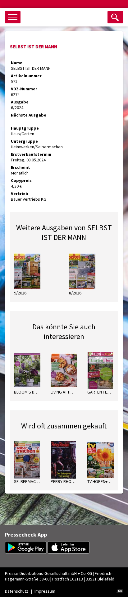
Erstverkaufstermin (31, 154)
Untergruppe (24, 141)
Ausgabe (20, 102)
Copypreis (21, 180)
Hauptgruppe (25, 128)
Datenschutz (16, 591)
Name (16, 62)
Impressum (44, 591)
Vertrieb (19, 193)
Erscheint (20, 167)
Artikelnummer (26, 76)
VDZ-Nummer (24, 89)
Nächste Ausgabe (28, 115)
